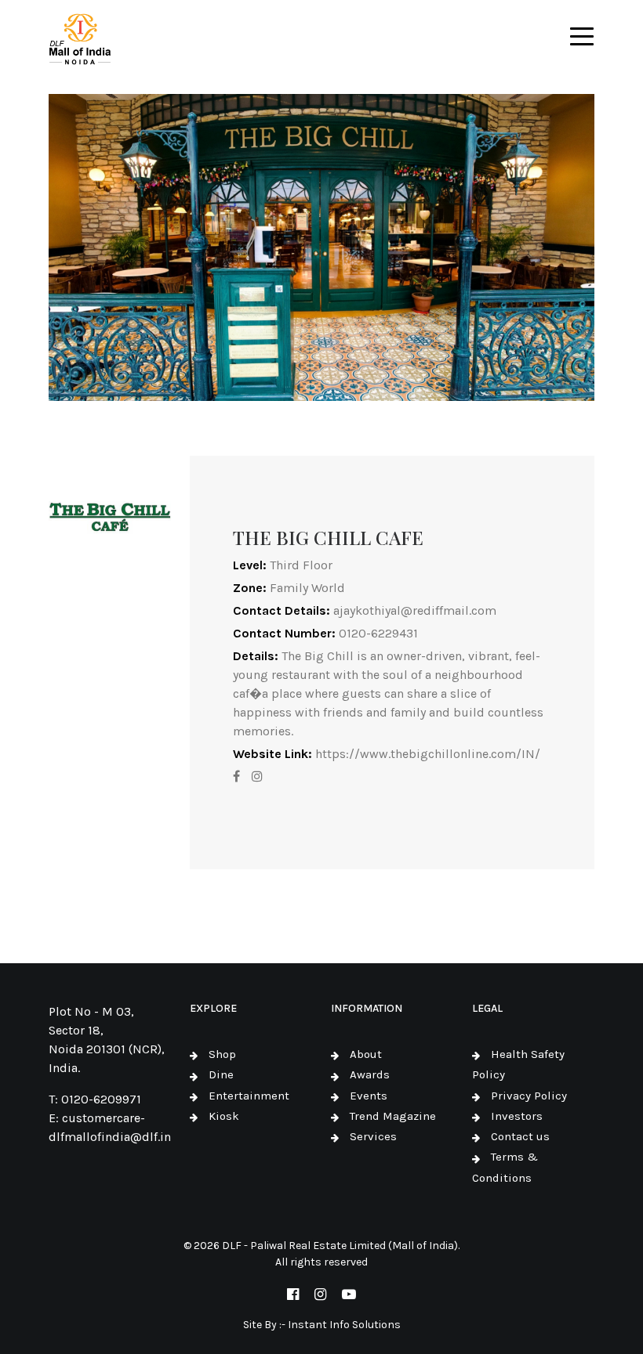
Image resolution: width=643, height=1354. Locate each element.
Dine (221, 1074)
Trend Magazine (393, 1116)
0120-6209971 (101, 1099)
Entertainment (249, 1096)
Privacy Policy (529, 1096)
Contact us (520, 1136)
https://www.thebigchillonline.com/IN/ (427, 753)
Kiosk (224, 1116)
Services (373, 1136)
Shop (222, 1054)
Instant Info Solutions (344, 1324)
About (366, 1054)
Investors (517, 1116)
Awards (370, 1074)
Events (368, 1096)
